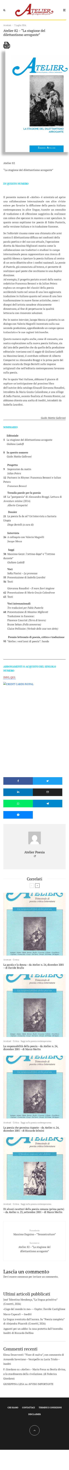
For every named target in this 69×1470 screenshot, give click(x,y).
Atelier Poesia (34, 852)
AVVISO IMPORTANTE (40, 1384)
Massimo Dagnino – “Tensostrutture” (34, 1232)
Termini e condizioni (50, 1407)
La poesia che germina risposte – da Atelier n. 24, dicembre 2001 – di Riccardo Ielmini (31, 1129)
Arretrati (7, 25)
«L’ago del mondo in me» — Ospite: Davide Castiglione (34, 1309)
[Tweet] (47, 781)
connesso (22, 1276)
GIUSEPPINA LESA (13, 1384)
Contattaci (28, 1407)
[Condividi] (18, 781)
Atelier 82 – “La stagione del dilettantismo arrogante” (34, 1247)
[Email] (47, 792)
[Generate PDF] (6, 45)
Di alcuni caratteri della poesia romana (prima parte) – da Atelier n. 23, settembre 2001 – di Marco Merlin (33, 1210)
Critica (16, 959)
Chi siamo (13, 1407)
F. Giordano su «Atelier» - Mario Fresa (24, 1369)
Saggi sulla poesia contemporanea (36, 1041)
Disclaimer (34, 1414)
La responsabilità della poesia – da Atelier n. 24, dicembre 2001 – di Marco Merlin (30, 1048)
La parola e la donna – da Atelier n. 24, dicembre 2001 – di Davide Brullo (33, 966)
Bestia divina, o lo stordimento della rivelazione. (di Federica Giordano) (34, 1374)
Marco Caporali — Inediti (17, 1314)
